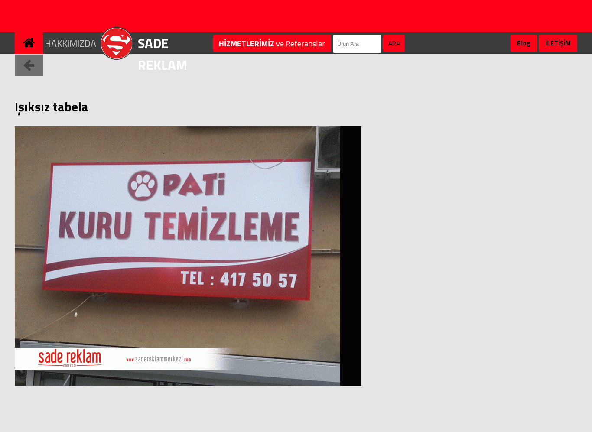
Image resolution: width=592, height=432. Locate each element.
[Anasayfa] (30, 35)
